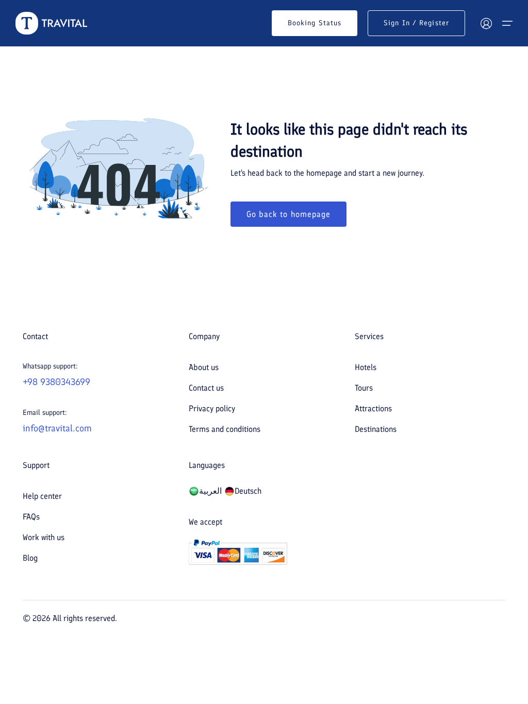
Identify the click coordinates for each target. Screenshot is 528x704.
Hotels (365, 367)
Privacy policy (212, 408)
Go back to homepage (288, 214)
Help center (42, 496)
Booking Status (314, 23)
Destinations (376, 429)
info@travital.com (57, 428)
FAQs (31, 517)
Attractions (373, 408)
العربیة (210, 491)
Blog (30, 558)
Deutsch (248, 491)
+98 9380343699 (56, 382)
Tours (364, 388)
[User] (486, 23)
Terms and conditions (224, 429)
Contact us (206, 388)
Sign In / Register (416, 23)
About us (204, 367)
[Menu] (507, 23)
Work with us (43, 537)
